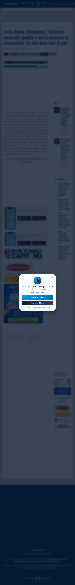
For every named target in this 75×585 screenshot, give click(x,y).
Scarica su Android (37, 297)
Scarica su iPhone (37, 303)
